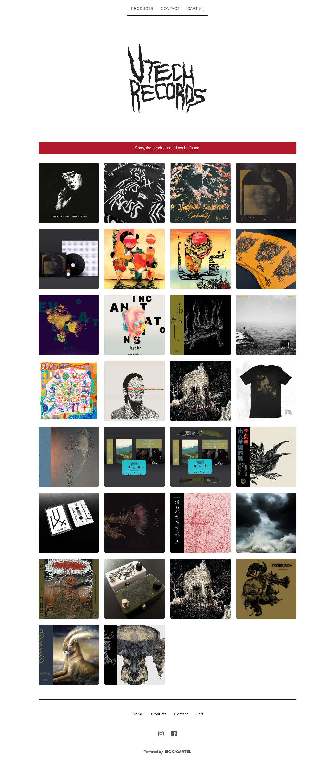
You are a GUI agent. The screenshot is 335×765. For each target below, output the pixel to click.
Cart (199, 714)
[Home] (167, 78)
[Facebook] (174, 733)
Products (142, 8)
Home (137, 714)
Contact (170, 8)
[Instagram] (161, 733)
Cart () (195, 8)
